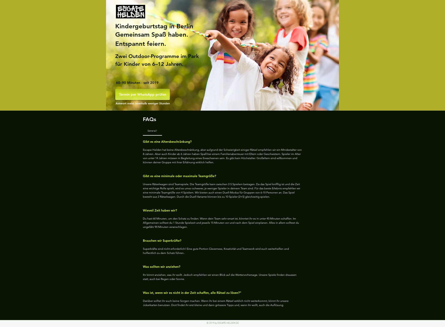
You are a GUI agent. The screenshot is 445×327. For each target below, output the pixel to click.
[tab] (152, 131)
